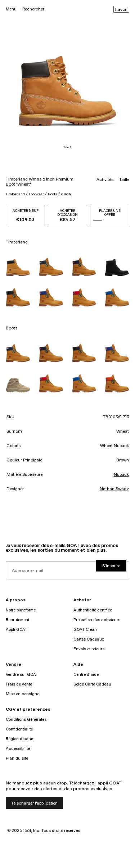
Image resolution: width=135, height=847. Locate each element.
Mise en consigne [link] (22, 694)
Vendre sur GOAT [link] (22, 675)
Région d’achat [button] (20, 739)
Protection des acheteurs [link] (96, 620)
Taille (124, 180)
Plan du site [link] (17, 758)
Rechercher (33, 9)
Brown (122, 460)
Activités (104, 180)
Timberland (15, 194)
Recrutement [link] (17, 620)
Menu (11, 9)
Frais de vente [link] (19, 684)
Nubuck (121, 475)
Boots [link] (11, 328)
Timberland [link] (17, 242)
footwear (36, 194)
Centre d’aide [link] (86, 675)
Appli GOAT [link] (16, 630)
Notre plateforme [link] (21, 610)
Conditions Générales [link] (26, 719)
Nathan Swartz (114, 489)
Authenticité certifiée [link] (92, 610)
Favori (121, 10)
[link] (18, 267)
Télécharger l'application (34, 803)
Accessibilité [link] (18, 749)
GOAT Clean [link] (85, 630)
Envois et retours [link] (88, 649)
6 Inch (66, 194)
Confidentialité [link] (19, 729)
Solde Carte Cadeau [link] (92, 684)
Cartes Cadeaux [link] (88, 639)
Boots (52, 194)
